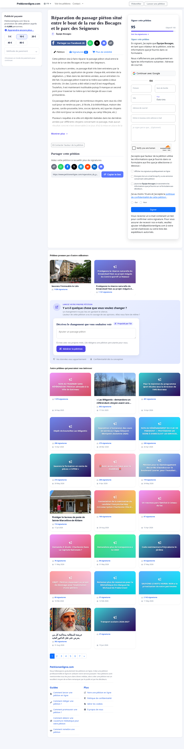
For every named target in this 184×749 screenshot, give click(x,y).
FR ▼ (48, 4)
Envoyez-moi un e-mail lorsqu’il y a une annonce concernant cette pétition (153, 177)
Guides (54, 687)
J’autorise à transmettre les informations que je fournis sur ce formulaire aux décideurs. (153, 186)
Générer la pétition (73, 348)
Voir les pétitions (62, 4)
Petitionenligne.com (28, 3)
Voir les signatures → (140, 34)
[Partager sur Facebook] (67, 167)
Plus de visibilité (103, 51)
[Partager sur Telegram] (81, 167)
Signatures (79, 51)
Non (145, 202)
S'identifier (136, 4)
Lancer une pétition (156, 4)
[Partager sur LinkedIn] (94, 167)
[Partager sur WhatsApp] (90, 43)
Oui (136, 202)
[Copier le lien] (111, 43)
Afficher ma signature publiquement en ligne (152, 171)
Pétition (60, 51)
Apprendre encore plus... (20, 30)
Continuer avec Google (148, 73)
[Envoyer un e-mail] (104, 43)
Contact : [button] (77, 4)
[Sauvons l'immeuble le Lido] (70, 276)
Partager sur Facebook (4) (71, 43)
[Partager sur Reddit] (88, 167)
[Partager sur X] (97, 43)
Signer (153, 209)
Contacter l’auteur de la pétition (69, 145)
